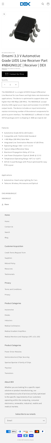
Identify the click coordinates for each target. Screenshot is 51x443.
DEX (22, 439)
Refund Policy (10, 263)
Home (7, 221)
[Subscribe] (43, 420)
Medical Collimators (12, 326)
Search (7, 232)
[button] (3, 4)
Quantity (5, 80)
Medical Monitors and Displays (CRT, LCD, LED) (22, 337)
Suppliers (8, 258)
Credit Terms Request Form (15, 253)
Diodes (7, 315)
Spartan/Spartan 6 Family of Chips (18, 362)
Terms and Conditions (13, 289)
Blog (6, 237)
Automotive (9, 310)
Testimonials (9, 274)
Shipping (4, 68)
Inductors (8, 320)
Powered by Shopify (28, 439)
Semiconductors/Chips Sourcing (17, 357)
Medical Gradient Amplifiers (15, 331)
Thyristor (8, 368)
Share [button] (7, 204)
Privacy (7, 295)
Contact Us (9, 227)
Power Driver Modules (13, 352)
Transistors (9, 373)
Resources (9, 269)
